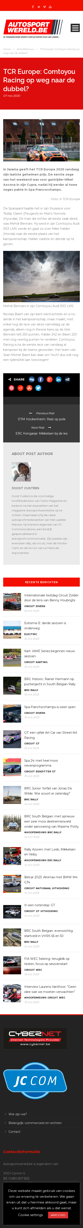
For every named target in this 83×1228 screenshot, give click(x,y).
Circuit (29, 606)
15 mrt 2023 (31, 638)
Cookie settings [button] (30, 1215)
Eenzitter (43, 771)
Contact (14, 1132)
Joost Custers (25, 488)
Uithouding (60, 888)
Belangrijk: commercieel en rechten (35, 1123)
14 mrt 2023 (31, 804)
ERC (50, 860)
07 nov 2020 (11, 95)
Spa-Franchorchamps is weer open (50, 707)
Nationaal (43, 888)
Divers (40, 606)
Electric (30, 634)
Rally (34, 690)
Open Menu (75, 28)
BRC (27, 690)
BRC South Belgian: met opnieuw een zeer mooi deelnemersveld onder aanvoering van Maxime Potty (51, 821)
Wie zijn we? (18, 1114)
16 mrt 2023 (31, 610)
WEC (39, 969)
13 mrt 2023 (31, 974)
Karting (41, 662)
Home (7, 49)
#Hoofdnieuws (25, 49)
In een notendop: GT (39, 905)
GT (38, 743)
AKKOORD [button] (58, 1215)
